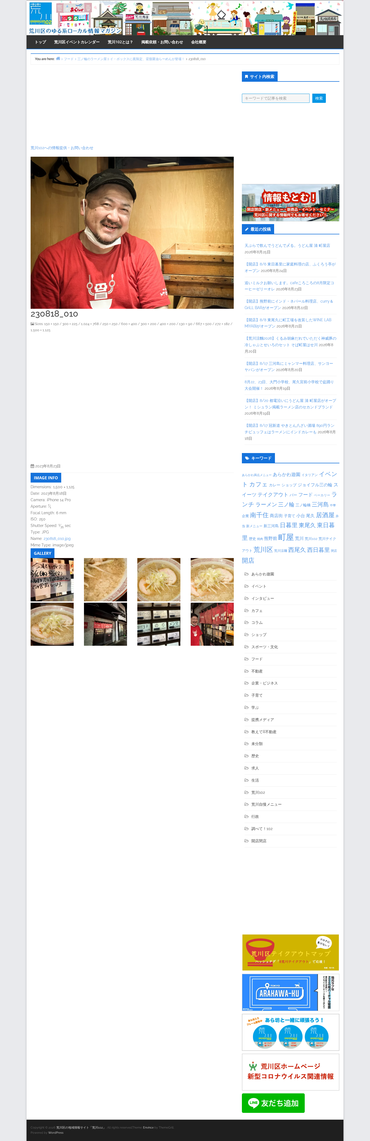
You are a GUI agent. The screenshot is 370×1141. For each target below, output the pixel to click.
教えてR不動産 (264, 732)
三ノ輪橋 (303, 505)
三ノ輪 (286, 504)
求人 (255, 768)
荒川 (299, 538)
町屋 (286, 537)
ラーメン (266, 504)
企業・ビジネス (264, 683)
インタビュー (262, 598)
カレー (274, 485)
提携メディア (262, 719)
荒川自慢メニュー (266, 804)
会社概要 (198, 41)
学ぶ (255, 707)
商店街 (276, 515)
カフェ (258, 484)
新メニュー (254, 526)
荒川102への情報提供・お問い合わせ (62, 148)
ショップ (289, 485)
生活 (255, 780)
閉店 (334, 551)
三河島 (320, 504)
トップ (40, 41)
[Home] (58, 58)
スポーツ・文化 (264, 647)
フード (305, 494)
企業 (245, 516)
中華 (333, 505)
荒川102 (311, 538)
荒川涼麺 (280, 551)
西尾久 (297, 549)
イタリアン (309, 475)
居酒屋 (325, 515)
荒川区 (263, 549)
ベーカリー (322, 495)
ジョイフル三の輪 (315, 484)
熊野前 (270, 538)
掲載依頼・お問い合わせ (162, 41)
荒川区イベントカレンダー (77, 41)
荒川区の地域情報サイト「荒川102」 (81, 1127)
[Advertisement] (132, 105)
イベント (259, 586)
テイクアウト (273, 494)
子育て (289, 515)
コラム (257, 622)
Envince (148, 1127)
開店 (248, 560)
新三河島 (271, 526)
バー (293, 495)
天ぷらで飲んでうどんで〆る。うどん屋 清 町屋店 (287, 245)
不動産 (257, 671)
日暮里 (289, 525)
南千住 (259, 515)
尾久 (310, 515)
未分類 (257, 744)
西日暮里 (318, 549)
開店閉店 (259, 841)
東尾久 (307, 525)
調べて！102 (261, 829)
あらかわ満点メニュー (257, 475)
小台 (300, 515)
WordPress (55, 1133)
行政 (255, 816)
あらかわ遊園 (286, 474)
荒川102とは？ (120, 41)
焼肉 (260, 539)
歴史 (252, 539)
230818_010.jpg (57, 538)
